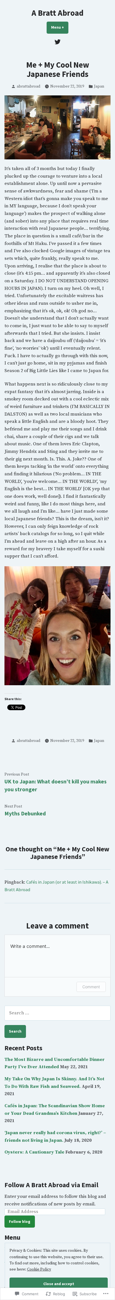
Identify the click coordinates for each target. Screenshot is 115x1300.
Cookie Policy (39, 1269)
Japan (99, 86)
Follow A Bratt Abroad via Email (51, 1184)
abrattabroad (28, 86)
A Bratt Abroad (57, 13)
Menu (59, 27)
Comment (91, 986)
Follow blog (19, 1221)
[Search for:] (57, 1013)
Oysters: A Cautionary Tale (34, 1152)
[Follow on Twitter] (57, 42)
